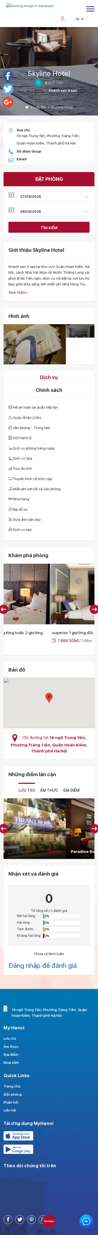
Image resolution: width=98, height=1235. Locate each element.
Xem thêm (17, 292)
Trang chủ (12, 1086)
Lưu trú (39, 107)
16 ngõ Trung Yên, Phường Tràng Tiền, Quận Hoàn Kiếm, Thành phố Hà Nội (49, 744)
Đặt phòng (13, 1094)
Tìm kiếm (49, 228)
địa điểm (71, 790)
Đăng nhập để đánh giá (42, 966)
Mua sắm (11, 1062)
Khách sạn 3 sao (62, 90)
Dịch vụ (49, 377)
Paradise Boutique (27, 851)
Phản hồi (11, 1102)
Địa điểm (11, 1054)
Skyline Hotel (49, 73)
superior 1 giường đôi (26, 632)
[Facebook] (7, 75)
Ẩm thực (49, 790)
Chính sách (49, 390)
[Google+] (7, 102)
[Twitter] (7, 89)
